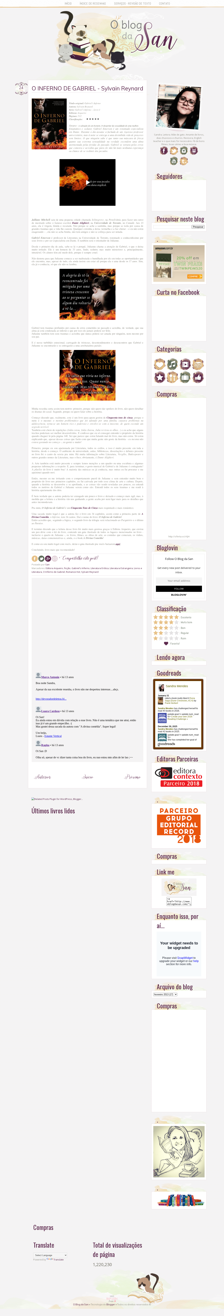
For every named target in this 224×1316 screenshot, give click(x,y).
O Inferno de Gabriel (54, 571)
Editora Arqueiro (54, 568)
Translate (59, 1259)
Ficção (67, 568)
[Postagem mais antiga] (132, 783)
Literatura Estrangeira (121, 568)
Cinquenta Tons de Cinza (84, 508)
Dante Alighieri (80, 223)
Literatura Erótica (100, 568)
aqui (118, 544)
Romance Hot (73, 571)
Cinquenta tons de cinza (120, 417)
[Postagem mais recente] (42, 783)
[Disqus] (87, 624)
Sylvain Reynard (90, 571)
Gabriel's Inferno (81, 568)
